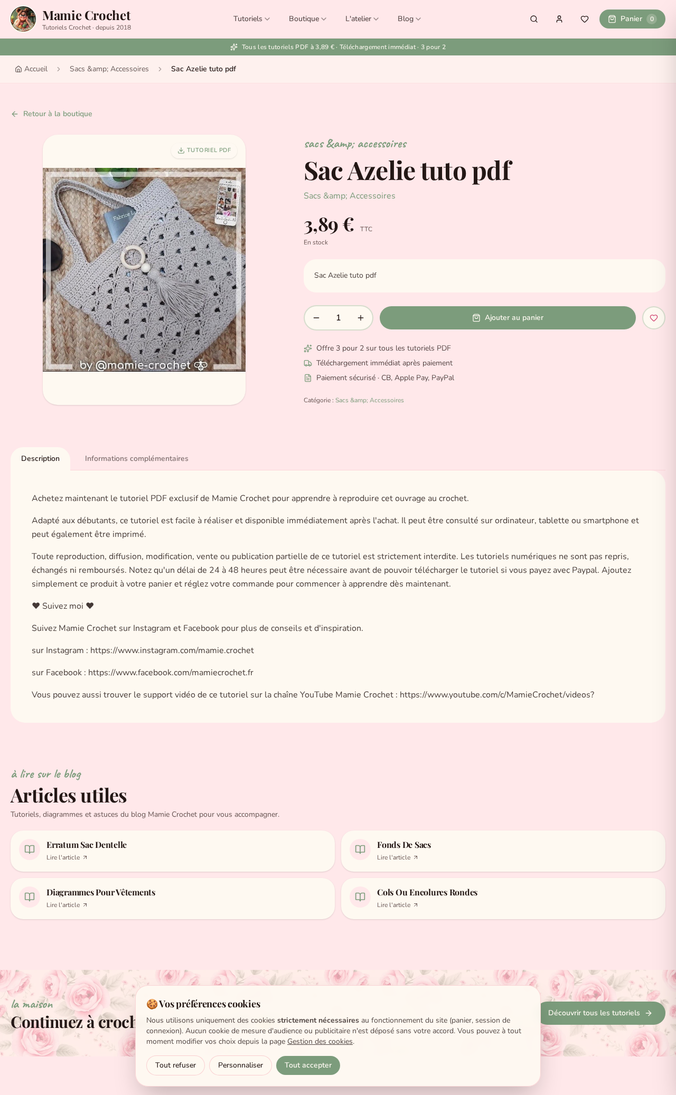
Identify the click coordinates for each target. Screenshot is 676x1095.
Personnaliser (240, 1065)
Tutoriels (247, 19)
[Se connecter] (559, 19)
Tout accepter (308, 1065)
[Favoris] (584, 19)
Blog (406, 19)
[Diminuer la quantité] (316, 317)
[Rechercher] (533, 19)
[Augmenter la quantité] (360, 317)
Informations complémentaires (137, 459)
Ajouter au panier (514, 318)
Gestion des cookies (320, 1041)
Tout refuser (175, 1065)
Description (40, 459)
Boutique (304, 19)
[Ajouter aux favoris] (653, 317)
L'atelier (358, 19)
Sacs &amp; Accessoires (109, 69)
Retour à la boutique (57, 114)
